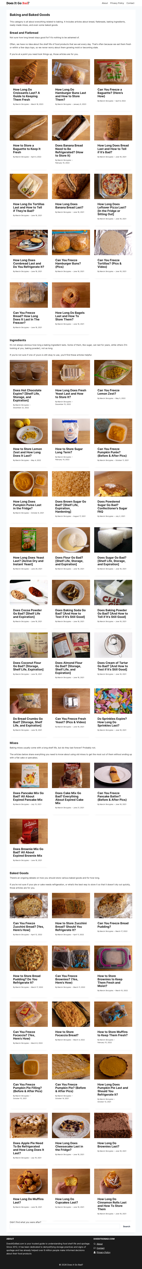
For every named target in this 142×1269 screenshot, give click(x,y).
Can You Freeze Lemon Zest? (109, 392)
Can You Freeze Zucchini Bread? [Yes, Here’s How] (28, 926)
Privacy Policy (117, 3)
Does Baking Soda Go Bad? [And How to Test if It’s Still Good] (70, 613)
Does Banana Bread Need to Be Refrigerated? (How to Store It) (69, 150)
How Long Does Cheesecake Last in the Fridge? (69, 1146)
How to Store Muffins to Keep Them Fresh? (113, 1033)
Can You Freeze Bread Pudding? (113, 924)
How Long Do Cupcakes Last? (66, 1200)
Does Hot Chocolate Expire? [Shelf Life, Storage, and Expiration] (27, 395)
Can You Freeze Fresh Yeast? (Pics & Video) (70, 720)
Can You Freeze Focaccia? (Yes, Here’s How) (24, 1035)
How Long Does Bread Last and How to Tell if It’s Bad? (113, 149)
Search (126, 1226)
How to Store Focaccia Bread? (66, 1033)
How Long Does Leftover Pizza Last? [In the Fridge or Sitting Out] (112, 209)
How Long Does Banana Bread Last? (69, 205)
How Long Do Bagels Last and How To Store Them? (70, 316)
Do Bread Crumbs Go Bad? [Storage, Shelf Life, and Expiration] (28, 722)
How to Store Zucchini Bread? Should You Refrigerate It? (71, 926)
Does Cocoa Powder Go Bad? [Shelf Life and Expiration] (27, 613)
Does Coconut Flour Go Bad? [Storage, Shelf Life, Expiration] (28, 666)
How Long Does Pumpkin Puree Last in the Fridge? (27, 505)
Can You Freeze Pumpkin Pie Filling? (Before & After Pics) (27, 1088)
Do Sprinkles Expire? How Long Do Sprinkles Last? (112, 722)
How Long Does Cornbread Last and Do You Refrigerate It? (28, 263)
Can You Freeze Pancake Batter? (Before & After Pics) (112, 796)
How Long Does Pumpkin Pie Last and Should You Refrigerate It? (113, 1089)
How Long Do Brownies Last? (108, 1144)
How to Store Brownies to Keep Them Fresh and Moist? (110, 981)
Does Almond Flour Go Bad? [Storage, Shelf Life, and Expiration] (68, 668)
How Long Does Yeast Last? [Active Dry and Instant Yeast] (28, 561)
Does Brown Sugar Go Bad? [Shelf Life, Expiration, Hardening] (70, 506)
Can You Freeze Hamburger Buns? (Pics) (68, 263)
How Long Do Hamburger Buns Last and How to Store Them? (70, 94)
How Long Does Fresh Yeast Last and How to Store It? (70, 394)
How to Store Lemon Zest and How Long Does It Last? (27, 452)
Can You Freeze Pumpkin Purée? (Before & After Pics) (112, 452)
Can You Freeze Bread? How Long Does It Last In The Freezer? (26, 318)
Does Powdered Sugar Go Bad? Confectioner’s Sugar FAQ (112, 506)
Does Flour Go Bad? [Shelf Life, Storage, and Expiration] (69, 561)
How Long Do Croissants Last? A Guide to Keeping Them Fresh (26, 94)
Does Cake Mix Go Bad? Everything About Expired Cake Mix (69, 798)
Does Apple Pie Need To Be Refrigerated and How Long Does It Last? (28, 1148)
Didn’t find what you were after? (25, 1222)
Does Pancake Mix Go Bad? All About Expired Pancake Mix (28, 796)
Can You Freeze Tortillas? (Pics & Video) (110, 263)
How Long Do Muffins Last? (28, 1200)
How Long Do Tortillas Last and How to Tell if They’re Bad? (28, 207)
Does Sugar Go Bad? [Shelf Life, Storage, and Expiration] (112, 561)
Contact (130, 3)
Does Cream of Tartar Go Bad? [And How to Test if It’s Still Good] (113, 666)
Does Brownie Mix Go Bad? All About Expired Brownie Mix (28, 852)
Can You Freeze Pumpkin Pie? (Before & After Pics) (70, 1088)
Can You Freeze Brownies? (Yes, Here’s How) (66, 979)
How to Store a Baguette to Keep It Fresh (27, 149)
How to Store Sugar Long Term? (69, 450)
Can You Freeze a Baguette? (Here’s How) (110, 93)
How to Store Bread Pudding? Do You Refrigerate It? (27, 979)
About (105, 3)
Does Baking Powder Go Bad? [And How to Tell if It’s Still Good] (113, 613)
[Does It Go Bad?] (17, 3)
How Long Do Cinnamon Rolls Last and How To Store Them (112, 1204)
